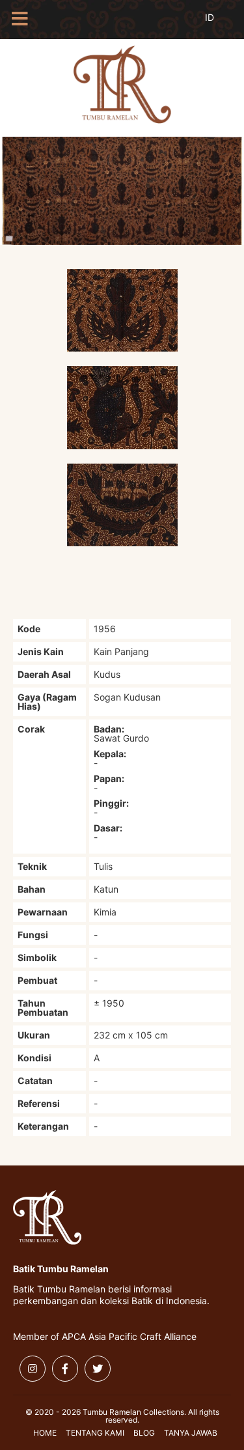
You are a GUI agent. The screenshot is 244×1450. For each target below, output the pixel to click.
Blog (144, 1433)
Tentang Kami (95, 1433)
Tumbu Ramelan (122, 85)
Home (45, 1433)
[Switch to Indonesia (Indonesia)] (219, 24)
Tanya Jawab (190, 1433)
